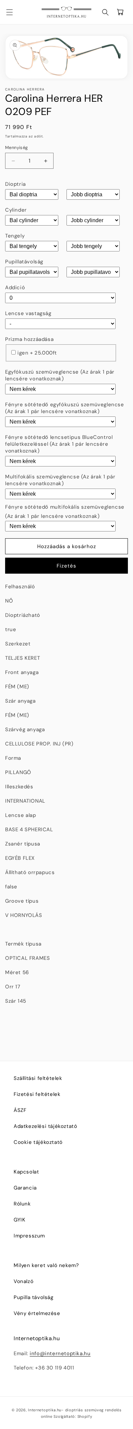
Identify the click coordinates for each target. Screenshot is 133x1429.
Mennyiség (16, 147)
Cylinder (16, 210)
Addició (15, 287)
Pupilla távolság (34, 1297)
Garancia (25, 1187)
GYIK (19, 1219)
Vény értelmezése (37, 1313)
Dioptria (15, 184)
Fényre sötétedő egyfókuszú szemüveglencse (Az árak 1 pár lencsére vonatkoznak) (64, 408)
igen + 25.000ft (37, 352)
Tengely (15, 235)
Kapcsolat (26, 1171)
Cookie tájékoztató (38, 1142)
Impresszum (29, 1235)
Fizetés (66, 565)
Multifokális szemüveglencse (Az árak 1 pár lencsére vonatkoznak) (60, 480)
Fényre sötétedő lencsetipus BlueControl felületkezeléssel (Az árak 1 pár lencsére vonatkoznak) (59, 444)
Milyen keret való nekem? (46, 1265)
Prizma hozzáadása (29, 339)
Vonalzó (23, 1281)
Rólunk (22, 1203)
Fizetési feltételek (37, 1094)
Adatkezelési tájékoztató (45, 1126)
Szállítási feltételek (38, 1078)
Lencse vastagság (28, 313)
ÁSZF (20, 1110)
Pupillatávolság (24, 261)
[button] (13, 12)
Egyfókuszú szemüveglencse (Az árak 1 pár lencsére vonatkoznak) (60, 375)
